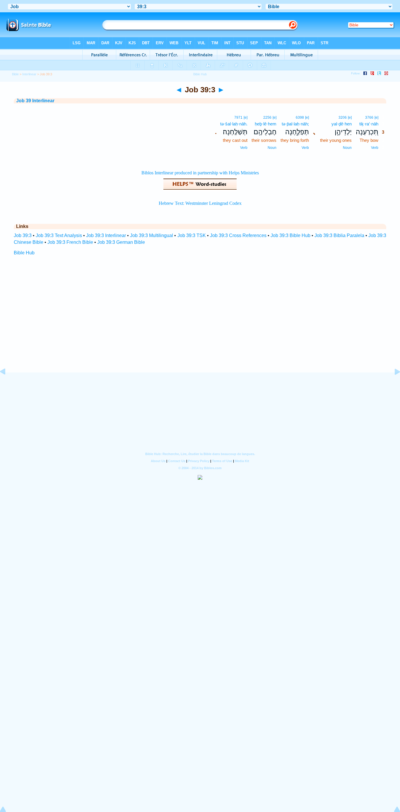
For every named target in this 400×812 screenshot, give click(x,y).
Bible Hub (24, 252)
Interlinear (29, 74)
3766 (369, 117)
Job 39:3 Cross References (238, 235)
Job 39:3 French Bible (70, 242)
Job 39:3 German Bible (121, 242)
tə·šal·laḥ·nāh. (233, 123)
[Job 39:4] (392, 384)
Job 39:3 (23, 235)
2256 (267, 117)
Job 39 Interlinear (35, 100)
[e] (376, 117)
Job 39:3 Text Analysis (59, 235)
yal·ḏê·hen (341, 123)
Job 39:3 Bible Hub (290, 235)
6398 (300, 117)
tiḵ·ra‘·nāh (368, 123)
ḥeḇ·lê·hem (265, 123)
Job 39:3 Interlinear (106, 235)
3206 (343, 117)
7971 (238, 117)
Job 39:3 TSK (191, 235)
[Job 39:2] (7, 384)
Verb (374, 148)
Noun (347, 148)
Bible (15, 74)
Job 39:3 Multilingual (151, 235)
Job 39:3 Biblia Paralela (339, 235)
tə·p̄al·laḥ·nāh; (295, 123)
